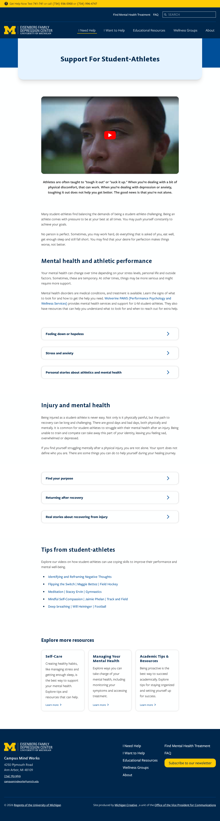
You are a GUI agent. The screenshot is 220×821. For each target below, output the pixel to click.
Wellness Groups (185, 30)
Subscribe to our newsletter (190, 762)
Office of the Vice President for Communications (185, 805)
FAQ (155, 15)
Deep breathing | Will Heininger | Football (77, 606)
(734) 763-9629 (12, 775)
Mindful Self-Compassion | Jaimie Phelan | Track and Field (88, 599)
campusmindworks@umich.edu (21, 781)
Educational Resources (149, 30)
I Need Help (87, 30)
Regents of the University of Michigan (37, 805)
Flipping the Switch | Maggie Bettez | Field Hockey (83, 584)
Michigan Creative (126, 805)
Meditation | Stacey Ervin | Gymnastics (75, 591)
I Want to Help (114, 30)
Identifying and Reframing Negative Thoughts (80, 576)
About (210, 30)
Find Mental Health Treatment (131, 15)
